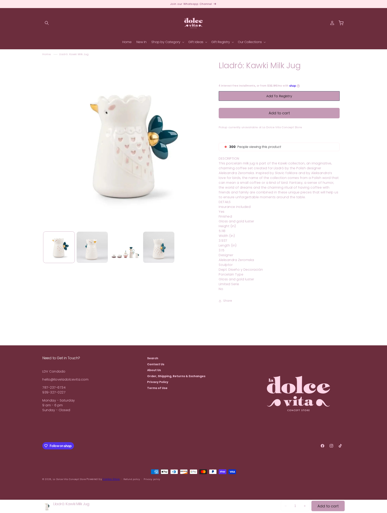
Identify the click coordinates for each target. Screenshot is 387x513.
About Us (154, 370)
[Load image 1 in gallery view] (59, 247)
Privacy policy (152, 479)
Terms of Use (157, 388)
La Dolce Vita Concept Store (69, 479)
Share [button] (227, 301)
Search (152, 358)
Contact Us (155, 364)
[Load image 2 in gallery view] (92, 247)
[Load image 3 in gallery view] (125, 247)
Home (46, 54)
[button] (46, 23)
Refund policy (132, 479)
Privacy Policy (157, 382)
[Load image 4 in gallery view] (158, 247)
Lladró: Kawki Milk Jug (74, 54)
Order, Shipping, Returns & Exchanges (176, 376)
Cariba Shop (111, 479)
